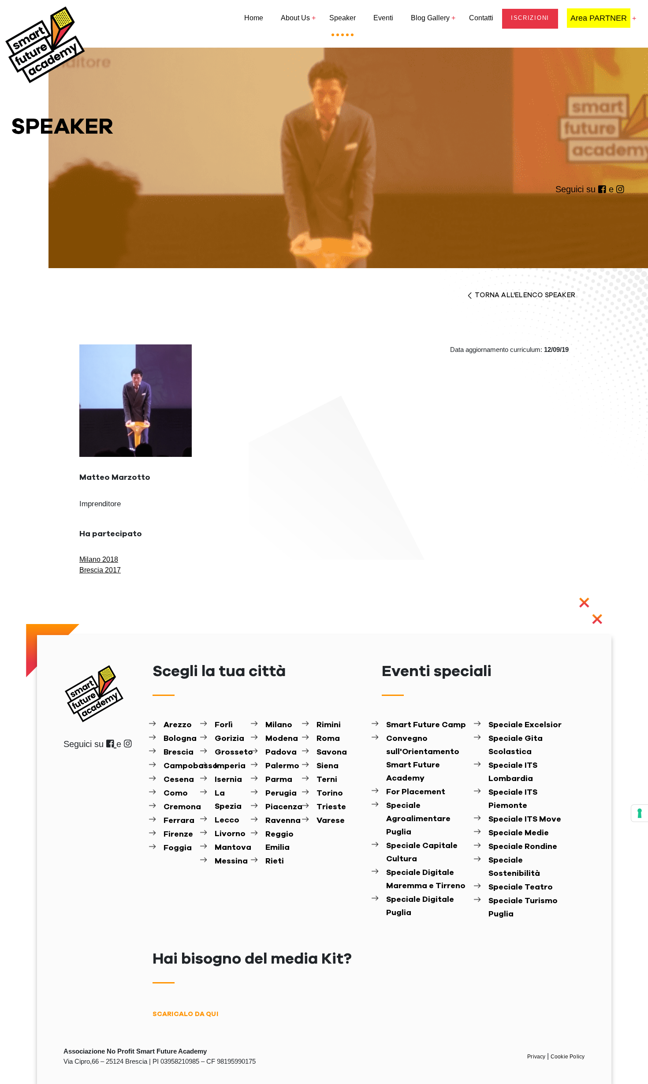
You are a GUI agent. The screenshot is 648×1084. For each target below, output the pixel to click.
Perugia (281, 793)
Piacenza (282, 807)
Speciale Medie (518, 833)
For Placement (415, 792)
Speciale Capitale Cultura (422, 852)
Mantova (232, 848)
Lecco (227, 820)
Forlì (224, 725)
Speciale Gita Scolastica (515, 745)
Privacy (537, 1057)
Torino (330, 793)
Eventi (383, 18)
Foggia (178, 848)
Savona (332, 752)
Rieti (274, 861)
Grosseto (232, 752)
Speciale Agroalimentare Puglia (418, 819)
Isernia (228, 780)
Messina (231, 861)
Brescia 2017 (100, 570)
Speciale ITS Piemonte (512, 799)
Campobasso (181, 766)
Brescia (179, 752)
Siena (328, 766)
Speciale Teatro (520, 887)
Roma (328, 739)
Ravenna (282, 821)
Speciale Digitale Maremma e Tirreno (426, 879)
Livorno (230, 834)
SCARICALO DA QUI (185, 1014)
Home (253, 18)
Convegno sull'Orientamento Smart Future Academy (422, 758)
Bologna (180, 739)
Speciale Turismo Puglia (523, 907)
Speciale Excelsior (525, 725)
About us (295, 18)
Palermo (282, 766)
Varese (331, 821)
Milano (278, 725)
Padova (281, 752)
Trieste (331, 807)
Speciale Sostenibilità (514, 867)
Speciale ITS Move (524, 819)
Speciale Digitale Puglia (420, 906)
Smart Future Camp (426, 725)
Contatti (481, 18)
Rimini (329, 725)
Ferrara (179, 821)
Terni (327, 780)
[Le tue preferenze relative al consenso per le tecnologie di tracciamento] (639, 813)
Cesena (179, 780)
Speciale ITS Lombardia (512, 772)
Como (176, 793)
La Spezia (228, 800)
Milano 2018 (98, 559)
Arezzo (178, 725)
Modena (281, 739)
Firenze (178, 834)
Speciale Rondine (522, 847)
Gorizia (229, 739)
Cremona (181, 807)
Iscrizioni (530, 18)
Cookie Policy (568, 1057)
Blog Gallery (430, 18)
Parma (278, 780)
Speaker (342, 18)
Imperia (230, 766)
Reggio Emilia (279, 841)
